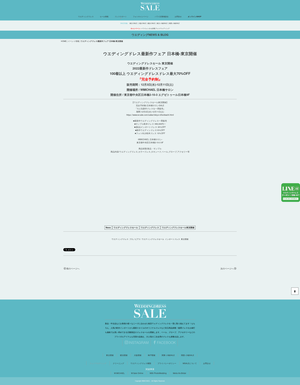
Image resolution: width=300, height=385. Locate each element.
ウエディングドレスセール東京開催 (178, 227)
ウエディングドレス (86, 16)
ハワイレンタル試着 (148, 28)
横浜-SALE (151, 23)
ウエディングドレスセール (126, 227)
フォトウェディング (162, 28)
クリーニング (118, 363)
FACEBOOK (166, 342)
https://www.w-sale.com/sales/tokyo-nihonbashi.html (150, 114)
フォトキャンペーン (140, 16)
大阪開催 (137, 355)
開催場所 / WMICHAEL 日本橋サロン (150, 90)
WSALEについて (190, 363)
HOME (64, 41)
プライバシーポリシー (167, 363)
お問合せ (178, 16)
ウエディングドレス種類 (140, 363)
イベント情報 (73, 41)
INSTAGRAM (139, 342)
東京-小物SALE (162, 23)
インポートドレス (172, 239)
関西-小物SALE (174, 23)
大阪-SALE (142, 23)
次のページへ (227, 268)
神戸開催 (151, 355)
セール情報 (104, 16)
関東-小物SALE (168, 355)
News (108, 227)
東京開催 (184, 239)
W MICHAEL (119, 373)
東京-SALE (133, 23)
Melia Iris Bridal (179, 373)
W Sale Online (137, 373)
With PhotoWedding (158, 373)
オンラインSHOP (194, 16)
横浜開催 (124, 355)
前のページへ (73, 268)
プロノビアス (135, 239)
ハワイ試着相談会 (161, 16)
